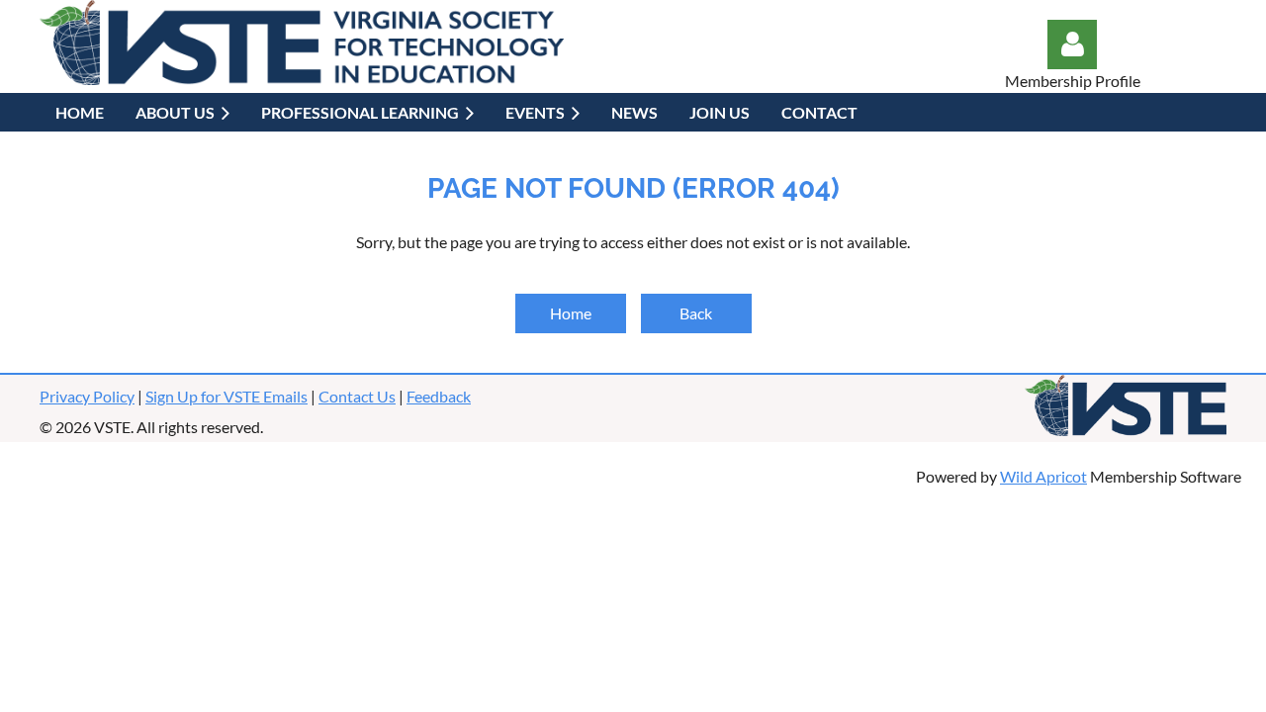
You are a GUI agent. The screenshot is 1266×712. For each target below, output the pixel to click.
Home (570, 313)
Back (695, 313)
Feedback (439, 396)
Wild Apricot (1043, 476)
